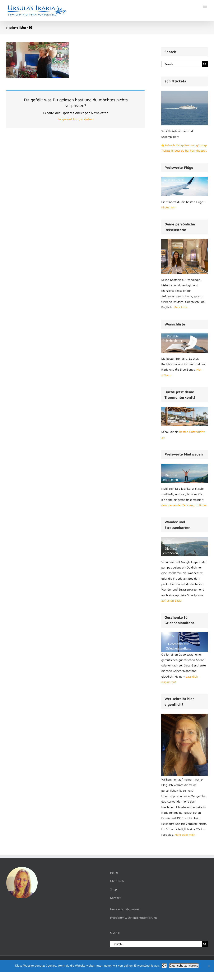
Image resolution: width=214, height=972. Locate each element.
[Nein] (209, 966)
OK (164, 965)
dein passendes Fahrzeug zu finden (184, 505)
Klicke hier (168, 207)
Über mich (117, 881)
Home (114, 872)
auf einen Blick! (171, 600)
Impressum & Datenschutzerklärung (133, 917)
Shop (113, 889)
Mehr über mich (185, 834)
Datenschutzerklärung (183, 965)
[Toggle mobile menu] (205, 6)
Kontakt (115, 897)
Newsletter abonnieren (125, 909)
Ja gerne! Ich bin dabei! (76, 119)
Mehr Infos (180, 307)
